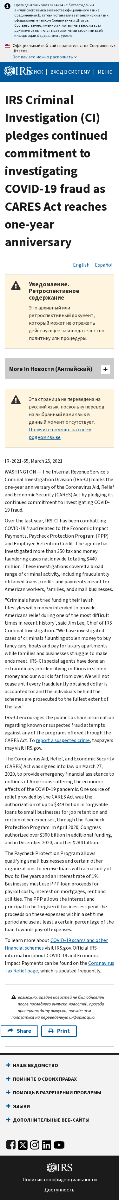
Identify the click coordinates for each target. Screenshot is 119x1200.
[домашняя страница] (18, 70)
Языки (21, 1106)
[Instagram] (34, 1144)
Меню (105, 72)
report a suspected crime (63, 740)
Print (63, 1031)
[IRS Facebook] (11, 1144)
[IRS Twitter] (23, 1144)
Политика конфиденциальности (60, 1180)
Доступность (59, 1190)
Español (104, 265)
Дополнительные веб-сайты (51, 1120)
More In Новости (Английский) (50, 369)
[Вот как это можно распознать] (59, 51)
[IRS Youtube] (59, 1144)
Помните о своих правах (45, 1079)
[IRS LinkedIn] (46, 1144)
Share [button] (24, 1031)
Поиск (35, 72)
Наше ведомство (35, 1065)
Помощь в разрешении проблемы (57, 1092)
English (81, 265)
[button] (70, 72)
